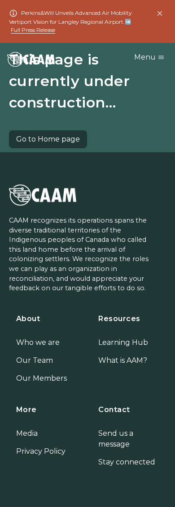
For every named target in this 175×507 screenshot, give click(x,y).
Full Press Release (33, 29)
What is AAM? (122, 360)
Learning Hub (123, 342)
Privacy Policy (41, 451)
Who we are (38, 342)
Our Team (34, 360)
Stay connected (126, 462)
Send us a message (115, 438)
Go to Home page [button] (48, 139)
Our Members (41, 378)
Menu (146, 57)
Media (27, 433)
